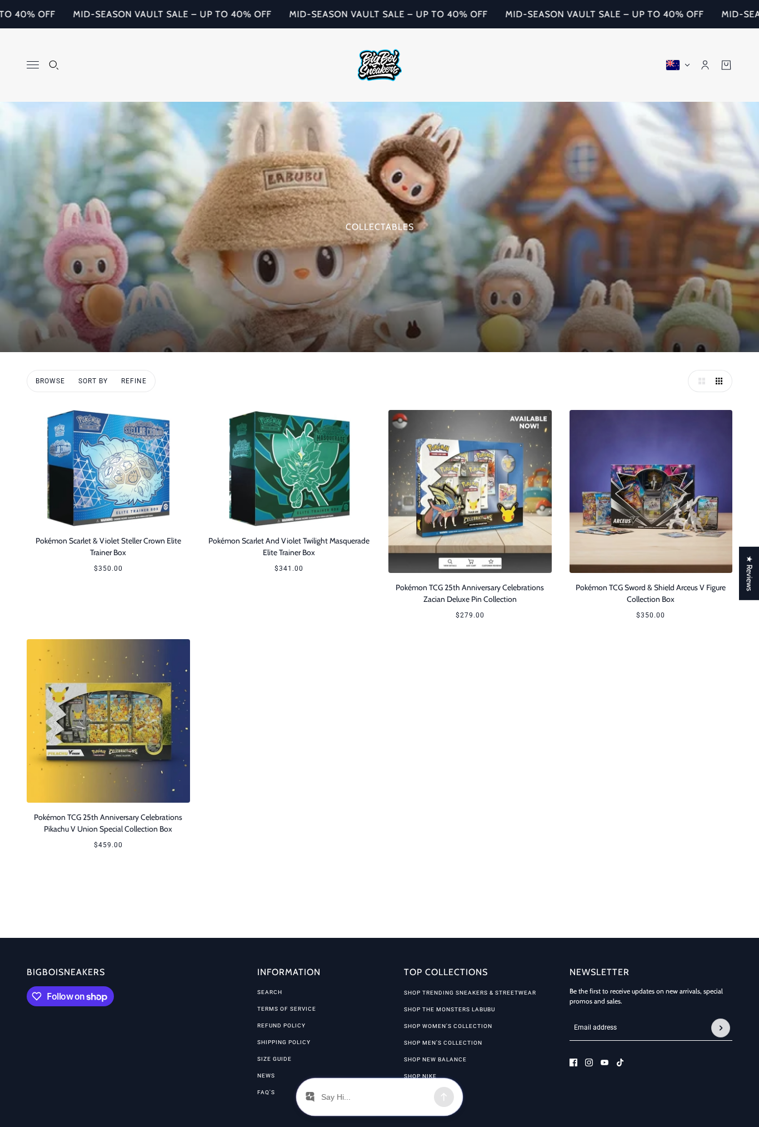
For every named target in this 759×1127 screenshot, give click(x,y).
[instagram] (589, 1062)
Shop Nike (420, 1076)
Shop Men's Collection (443, 1043)
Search (269, 992)
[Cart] (726, 65)
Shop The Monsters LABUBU (449, 1009)
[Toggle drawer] (33, 64)
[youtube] (604, 1062)
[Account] (705, 65)
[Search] (54, 65)
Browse (50, 381)
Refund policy (281, 1025)
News (266, 1075)
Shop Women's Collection (448, 1026)
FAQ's (266, 1092)
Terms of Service (286, 1009)
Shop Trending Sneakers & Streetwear (470, 993)
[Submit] (720, 1028)
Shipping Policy (284, 1042)
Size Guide (274, 1059)
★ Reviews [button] (750, 573)
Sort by (93, 381)
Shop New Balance (435, 1059)
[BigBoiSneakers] (380, 65)
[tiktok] (620, 1062)
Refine (134, 381)
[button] (699, 381)
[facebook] (573, 1062)
